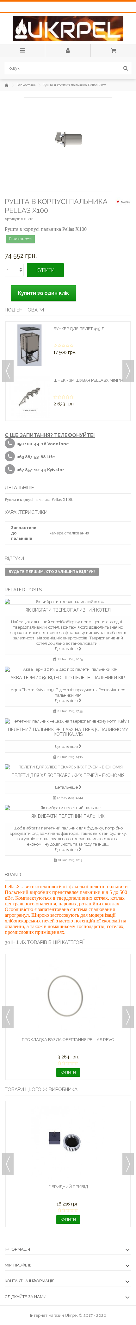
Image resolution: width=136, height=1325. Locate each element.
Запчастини (26, 85)
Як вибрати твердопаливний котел (68, 610)
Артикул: (12, 219)
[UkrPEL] (68, 28)
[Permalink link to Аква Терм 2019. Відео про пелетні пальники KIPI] (68, 669)
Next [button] (128, 371)
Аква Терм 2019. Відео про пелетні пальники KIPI (68, 677)
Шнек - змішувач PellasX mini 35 (88, 380)
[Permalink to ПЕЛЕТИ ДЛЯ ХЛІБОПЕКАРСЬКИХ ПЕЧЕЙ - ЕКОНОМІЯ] (68, 767)
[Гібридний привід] (68, 1143)
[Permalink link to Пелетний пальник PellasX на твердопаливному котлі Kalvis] (68, 721)
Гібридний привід (68, 1186)
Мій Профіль (18, 1265)
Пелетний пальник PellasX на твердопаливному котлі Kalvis (68, 732)
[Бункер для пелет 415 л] (29, 345)
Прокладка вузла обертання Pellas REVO (68, 1039)
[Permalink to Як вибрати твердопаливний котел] (68, 601)
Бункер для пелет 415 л (78, 328)
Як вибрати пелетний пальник (68, 816)
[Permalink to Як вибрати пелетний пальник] (68, 807)
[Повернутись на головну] (7, 85)
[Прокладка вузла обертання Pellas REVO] (68, 996)
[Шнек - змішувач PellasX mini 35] (29, 397)
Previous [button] (8, 371)
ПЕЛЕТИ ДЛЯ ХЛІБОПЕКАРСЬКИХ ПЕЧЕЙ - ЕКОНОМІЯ (68, 775)
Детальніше (67, 648)
